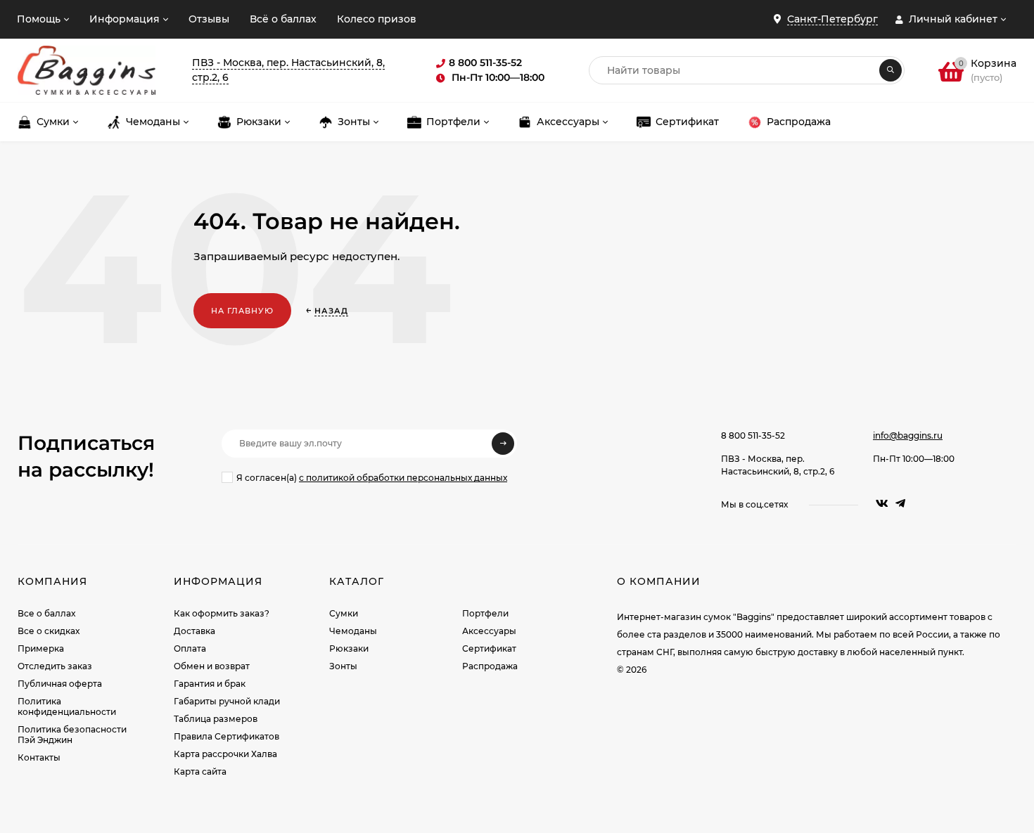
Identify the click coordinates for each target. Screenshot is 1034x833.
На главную (242, 311)
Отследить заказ (55, 666)
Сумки (343, 613)
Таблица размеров (215, 718)
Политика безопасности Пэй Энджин (72, 734)
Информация (124, 19)
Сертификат (489, 648)
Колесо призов (376, 19)
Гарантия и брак (209, 683)
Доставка (194, 631)
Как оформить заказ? (221, 613)
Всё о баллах (283, 19)
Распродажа (490, 666)
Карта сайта (200, 771)
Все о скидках (48, 631)
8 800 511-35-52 (753, 435)
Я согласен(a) (371, 477)
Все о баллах (46, 613)
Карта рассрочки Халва (225, 754)
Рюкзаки (349, 648)
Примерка (41, 648)
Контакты (39, 757)
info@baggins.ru (908, 435)
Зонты (343, 666)
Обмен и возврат (212, 666)
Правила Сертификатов (226, 736)
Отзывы (209, 19)
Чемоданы (353, 631)
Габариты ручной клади (227, 701)
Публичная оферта (60, 683)
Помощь (38, 19)
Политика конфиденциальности (67, 706)
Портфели (485, 613)
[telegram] (900, 503)
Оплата (190, 648)
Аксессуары (489, 631)
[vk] (882, 503)
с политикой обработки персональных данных (403, 477)
